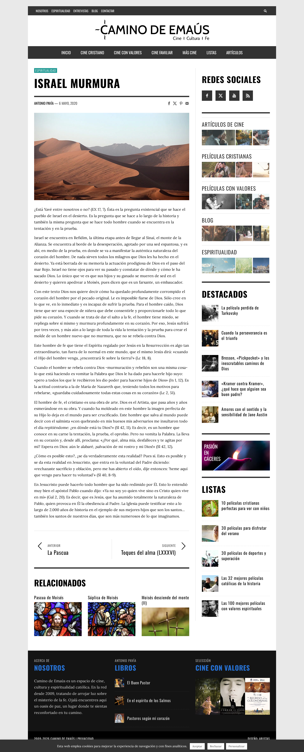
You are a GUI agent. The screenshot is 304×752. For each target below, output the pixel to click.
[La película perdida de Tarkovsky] (210, 312)
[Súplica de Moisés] (111, 619)
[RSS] (248, 95)
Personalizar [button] (237, 746)
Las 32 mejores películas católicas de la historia (242, 580)
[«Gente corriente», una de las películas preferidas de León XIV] (261, 137)
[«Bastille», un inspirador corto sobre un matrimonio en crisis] (218, 137)
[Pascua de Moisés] (58, 619)
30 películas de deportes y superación (243, 555)
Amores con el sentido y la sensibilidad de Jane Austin (244, 412)
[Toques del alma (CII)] (244, 265)
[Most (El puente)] (244, 169)
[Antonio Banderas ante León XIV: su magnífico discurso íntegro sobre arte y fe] (244, 233)
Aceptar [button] (197, 746)
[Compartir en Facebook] (169, 103)
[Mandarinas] (244, 201)
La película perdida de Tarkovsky (240, 310)
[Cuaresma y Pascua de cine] (261, 233)
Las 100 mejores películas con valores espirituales (243, 605)
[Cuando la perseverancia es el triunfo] (210, 337)
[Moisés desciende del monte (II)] (165, 622)
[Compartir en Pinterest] (181, 103)
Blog (207, 220)
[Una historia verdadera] (261, 201)
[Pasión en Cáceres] (236, 455)
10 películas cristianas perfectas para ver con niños (245, 505)
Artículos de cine (223, 124)
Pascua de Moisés (48, 597)
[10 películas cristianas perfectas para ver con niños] (210, 507)
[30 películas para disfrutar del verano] (210, 533)
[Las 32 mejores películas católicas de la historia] (210, 583)
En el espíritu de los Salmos (149, 700)
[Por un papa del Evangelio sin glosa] (261, 265)
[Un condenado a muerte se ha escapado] (218, 201)
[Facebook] (207, 95)
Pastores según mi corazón (148, 718)
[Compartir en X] (174, 103)
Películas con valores (229, 188)
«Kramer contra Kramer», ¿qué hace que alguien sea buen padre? (243, 388)
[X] (220, 95)
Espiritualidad (45, 70)
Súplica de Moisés (103, 597)
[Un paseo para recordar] (218, 169)
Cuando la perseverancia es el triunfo (244, 335)
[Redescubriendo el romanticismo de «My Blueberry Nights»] (244, 137)
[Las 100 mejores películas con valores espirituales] (210, 608)
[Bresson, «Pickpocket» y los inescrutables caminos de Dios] (210, 362)
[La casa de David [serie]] (261, 169)
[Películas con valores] (232, 695)
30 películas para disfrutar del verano (244, 530)
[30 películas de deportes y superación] (210, 558)
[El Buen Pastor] (119, 682)
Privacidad (86, 738)
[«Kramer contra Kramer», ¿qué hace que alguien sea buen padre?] (210, 388)
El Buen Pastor (138, 682)
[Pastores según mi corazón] (119, 718)
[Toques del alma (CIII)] (218, 265)
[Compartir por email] (187, 103)
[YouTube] (234, 95)
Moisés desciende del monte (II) (165, 600)
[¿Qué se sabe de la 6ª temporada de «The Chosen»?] (218, 233)
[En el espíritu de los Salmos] (119, 700)
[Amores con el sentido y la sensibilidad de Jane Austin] (210, 414)
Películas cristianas (227, 156)
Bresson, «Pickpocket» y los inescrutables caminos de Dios (245, 363)
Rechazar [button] (216, 746)
